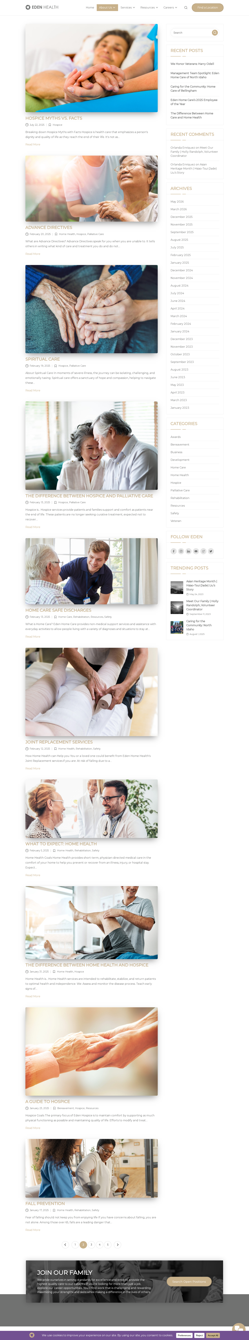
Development (180, 459)
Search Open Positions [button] (189, 1281)
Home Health (67, 234)
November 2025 (182, 224)
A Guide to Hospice (47, 1101)
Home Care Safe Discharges (58, 610)
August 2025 (179, 239)
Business (176, 452)
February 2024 (181, 323)
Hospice (57, 124)
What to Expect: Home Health (61, 843)
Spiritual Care (42, 359)
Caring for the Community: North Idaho (199, 625)
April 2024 (177, 308)
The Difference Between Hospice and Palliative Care (89, 495)
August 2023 (179, 369)
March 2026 (179, 209)
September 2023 (182, 362)
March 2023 (179, 400)
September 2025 (182, 232)
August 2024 (179, 285)
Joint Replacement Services (59, 742)
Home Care (65, 616)
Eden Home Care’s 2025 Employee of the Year (194, 102)
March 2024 (179, 316)
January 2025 (180, 262)
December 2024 (182, 270)
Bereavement (65, 1108)
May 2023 (177, 384)
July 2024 (177, 293)
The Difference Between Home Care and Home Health (192, 115)
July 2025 (177, 247)
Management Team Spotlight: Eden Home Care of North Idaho (195, 75)
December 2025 (182, 217)
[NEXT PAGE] (117, 1245)
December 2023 (182, 339)
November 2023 (182, 346)
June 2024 (178, 301)
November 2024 (182, 278)
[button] (208, 7)
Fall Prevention (45, 1203)
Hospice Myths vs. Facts (53, 118)
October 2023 (180, 354)
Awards (176, 437)
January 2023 (180, 407)
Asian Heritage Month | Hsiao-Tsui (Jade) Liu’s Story (194, 168)
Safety (108, 616)
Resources (97, 616)
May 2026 (177, 201)
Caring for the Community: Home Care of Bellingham (193, 88)
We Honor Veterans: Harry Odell (192, 63)
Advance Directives (48, 227)
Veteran (176, 521)
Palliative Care (95, 234)
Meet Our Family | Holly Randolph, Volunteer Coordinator (194, 151)
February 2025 (181, 255)
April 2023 (177, 392)
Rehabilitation (81, 616)
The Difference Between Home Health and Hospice (86, 964)
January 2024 (180, 331)
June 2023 (178, 377)
